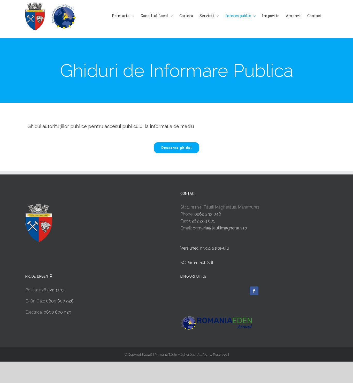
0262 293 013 (52, 290)
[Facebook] (254, 290)
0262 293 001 (202, 221)
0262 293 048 (207, 214)
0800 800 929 (57, 312)
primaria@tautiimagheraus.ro (220, 228)
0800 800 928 (60, 301)
